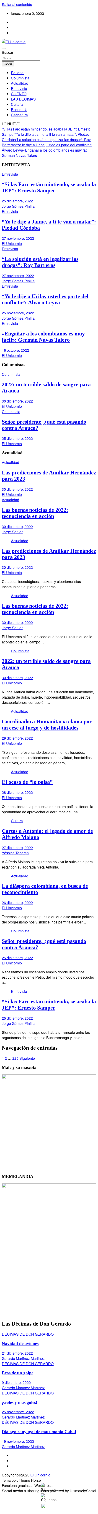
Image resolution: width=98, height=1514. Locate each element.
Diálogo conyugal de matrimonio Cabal (39, 1431)
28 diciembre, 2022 (17, 792)
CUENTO (18, 93)
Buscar (7, 52)
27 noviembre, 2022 (18, 238)
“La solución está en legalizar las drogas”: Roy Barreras (40, 262)
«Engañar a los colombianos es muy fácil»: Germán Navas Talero (43, 337)
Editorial (17, 72)
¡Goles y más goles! (19, 1402)
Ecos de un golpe (17, 1372)
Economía (19, 109)
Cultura (17, 104)
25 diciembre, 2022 (17, 201)
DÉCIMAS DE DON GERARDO (28, 1334)
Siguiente (27, 1058)
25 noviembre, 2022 (18, 313)
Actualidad (19, 83)
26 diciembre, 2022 (17, 902)
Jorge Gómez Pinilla (18, 206)
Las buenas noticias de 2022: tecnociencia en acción (35, 513)
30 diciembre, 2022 (17, 401)
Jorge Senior (12, 531)
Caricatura (19, 114)
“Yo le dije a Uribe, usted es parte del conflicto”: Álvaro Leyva (45, 299)
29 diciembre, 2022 (17, 738)
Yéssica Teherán (15, 852)
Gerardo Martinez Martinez (23, 1358)
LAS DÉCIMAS (23, 99)
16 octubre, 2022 (15, 350)
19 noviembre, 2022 (18, 1441)
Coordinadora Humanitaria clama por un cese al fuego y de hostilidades (47, 725)
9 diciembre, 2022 (16, 1382)
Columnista (20, 78)
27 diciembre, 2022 (17, 847)
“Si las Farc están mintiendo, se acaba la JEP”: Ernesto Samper (49, 187)
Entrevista (19, 88)
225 (15, 1058)
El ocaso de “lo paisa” (27, 782)
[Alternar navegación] (3, 48)
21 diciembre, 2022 (17, 1353)
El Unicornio (12, 243)
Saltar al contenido (17, 4)
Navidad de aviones (20, 1343)
